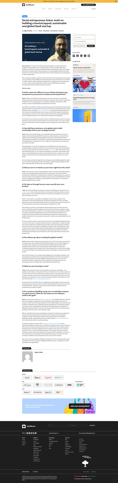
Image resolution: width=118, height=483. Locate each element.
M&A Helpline (36, 448)
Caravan (24, 441)
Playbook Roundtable (37, 446)
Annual (23, 439)
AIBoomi (50, 439)
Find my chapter (82, 449)
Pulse (50, 448)
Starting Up (61, 30)
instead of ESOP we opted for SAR (52, 323)
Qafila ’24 (24, 443)
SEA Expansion (46, 30)
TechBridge (35, 457)
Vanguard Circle (36, 459)
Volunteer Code (82, 446)
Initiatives (50, 8)
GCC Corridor (36, 453)
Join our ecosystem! (80, 406)
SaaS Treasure (36, 452)
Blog (66, 439)
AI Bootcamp (35, 439)
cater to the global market (44, 110)
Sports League (36, 455)
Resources (66, 8)
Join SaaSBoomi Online (88, 4)
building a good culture (46, 299)
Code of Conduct (25, 471)
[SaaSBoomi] (28, 4)
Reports (66, 443)
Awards (34, 441)
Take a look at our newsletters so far (79, 45)
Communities (58, 8)
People (80, 442)
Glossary (67, 453)
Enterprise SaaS (54, 30)
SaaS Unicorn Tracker (69, 452)
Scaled (50, 444)
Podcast (66, 441)
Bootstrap (51, 443)
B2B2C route (51, 149)
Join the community (53, 433)
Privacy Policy (93, 471)
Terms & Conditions (86, 471)
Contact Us (81, 451)
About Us (74, 8)
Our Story (81, 439)
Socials (23, 444)
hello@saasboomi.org (90, 433)
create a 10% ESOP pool (62, 318)
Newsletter (67, 444)
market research (26, 192)
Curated (66, 450)
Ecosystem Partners (83, 444)
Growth (40, 30)
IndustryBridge (36, 443)
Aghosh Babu (28, 31)
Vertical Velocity (36, 460)
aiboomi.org (62, 1)
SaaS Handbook (68, 446)
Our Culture (35, 471)
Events (43, 8)
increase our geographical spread (41, 278)
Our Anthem (81, 440)
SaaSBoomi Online (82, 448)
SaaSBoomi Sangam (37, 450)
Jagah (34, 444)
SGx (50, 446)
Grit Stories (67, 448)
